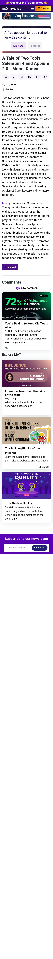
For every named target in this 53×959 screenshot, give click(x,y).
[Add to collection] (29, 77)
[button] (45, 77)
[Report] (37, 77)
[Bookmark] (21, 77)
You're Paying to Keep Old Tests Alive (26, 325)
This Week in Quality (18, 503)
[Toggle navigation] (32, 8)
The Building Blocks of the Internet (22, 450)
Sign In (44, 8)
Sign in (18, 288)
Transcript (10, 267)
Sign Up (18, 45)
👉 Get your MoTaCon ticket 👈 (26, 2)
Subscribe (39, 547)
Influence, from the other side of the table (25, 393)
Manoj (6, 203)
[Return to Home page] (11, 8)
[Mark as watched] (13, 77)
